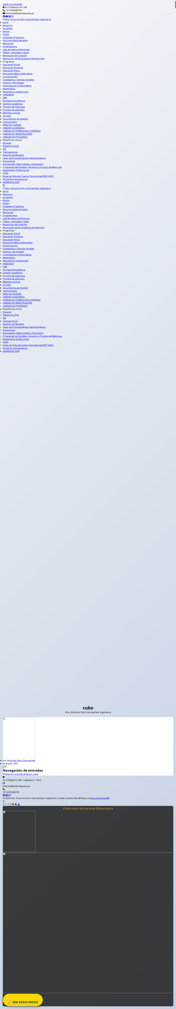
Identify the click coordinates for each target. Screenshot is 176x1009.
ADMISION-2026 (11, 182)
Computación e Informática (17, 85)
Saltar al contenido (12, 4)
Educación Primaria (13, 67)
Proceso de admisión (14, 109)
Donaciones (9, 161)
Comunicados (10, 121)
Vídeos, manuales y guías (16, 52)
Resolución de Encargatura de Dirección (23, 58)
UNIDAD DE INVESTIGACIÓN (17, 134)
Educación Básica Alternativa (17, 73)
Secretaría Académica (14, 100)
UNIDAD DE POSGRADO (15, 137)
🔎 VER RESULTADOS (23, 1002)
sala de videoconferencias (16, 49)
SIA (4, 149)
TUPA (5, 173)
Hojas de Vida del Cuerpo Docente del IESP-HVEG (28, 176)
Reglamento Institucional (16, 170)
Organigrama (10, 46)
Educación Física (11, 70)
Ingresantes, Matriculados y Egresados (23, 164)
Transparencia (10, 152)
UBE (5, 97)
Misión (6, 31)
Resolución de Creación (15, 55)
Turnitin (7, 115)
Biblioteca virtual (11, 112)
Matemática (9, 88)
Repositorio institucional (15, 91)
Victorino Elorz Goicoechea (21, 760)
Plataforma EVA (11, 146)
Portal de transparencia (15, 179)
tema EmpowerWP (99, 798)
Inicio (5, 22)
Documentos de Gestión (15, 118)
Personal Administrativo (15, 40)
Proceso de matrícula (14, 106)
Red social (8, 43)
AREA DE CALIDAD (12, 124)
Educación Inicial (11, 64)
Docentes (8, 28)
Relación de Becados (13, 155)
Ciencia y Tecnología (13, 82)
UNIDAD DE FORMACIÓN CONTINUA (22, 130)
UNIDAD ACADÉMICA (13, 127)
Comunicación (10, 76)
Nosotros (8, 25)
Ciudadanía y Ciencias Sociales (18, 79)
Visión (6, 34)
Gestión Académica (13, 103)
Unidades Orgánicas (13, 37)
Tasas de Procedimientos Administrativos (24, 158)
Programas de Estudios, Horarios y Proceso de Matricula (32, 167)
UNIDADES (8, 94)
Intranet (7, 143)
